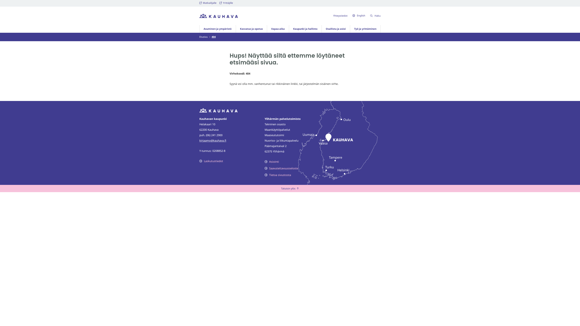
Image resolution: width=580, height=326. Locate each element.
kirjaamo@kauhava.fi (212, 140)
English (361, 15)
